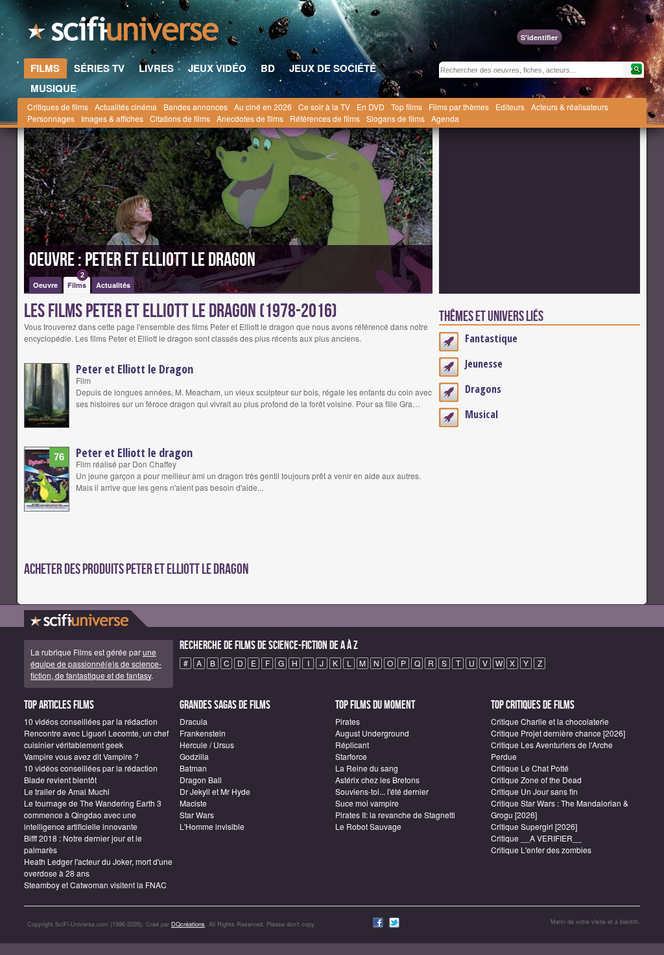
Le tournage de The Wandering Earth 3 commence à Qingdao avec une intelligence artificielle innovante (92, 814)
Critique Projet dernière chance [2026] (558, 732)
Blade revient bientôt (60, 779)
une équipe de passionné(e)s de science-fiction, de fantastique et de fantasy (95, 663)
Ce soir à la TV (324, 106)
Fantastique (491, 338)
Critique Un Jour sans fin (534, 791)
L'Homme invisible (212, 826)
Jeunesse (484, 364)
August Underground (372, 732)
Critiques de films (57, 106)
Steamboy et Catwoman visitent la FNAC (95, 884)
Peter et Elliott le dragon (134, 452)
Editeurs (510, 106)
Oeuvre (45, 285)
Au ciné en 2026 (263, 106)
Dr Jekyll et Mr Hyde (215, 791)
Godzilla (194, 756)
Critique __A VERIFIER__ (536, 837)
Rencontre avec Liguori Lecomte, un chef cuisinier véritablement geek (96, 738)
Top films (406, 106)
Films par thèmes (459, 106)
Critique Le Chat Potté (530, 767)
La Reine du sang (366, 767)
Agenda (445, 118)
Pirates (347, 721)
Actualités (113, 285)
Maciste (193, 802)
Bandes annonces (195, 106)
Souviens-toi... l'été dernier (382, 791)
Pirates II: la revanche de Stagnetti (395, 814)
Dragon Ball (201, 779)
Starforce (351, 756)
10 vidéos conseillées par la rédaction (91, 721)
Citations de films (180, 118)
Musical (481, 414)
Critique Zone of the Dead (536, 779)
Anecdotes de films (250, 118)
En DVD (371, 106)
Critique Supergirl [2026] (534, 826)
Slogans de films (395, 118)
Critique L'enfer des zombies (541, 849)
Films (76, 283)
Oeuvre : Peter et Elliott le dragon (142, 260)
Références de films (325, 118)
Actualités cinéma (126, 106)
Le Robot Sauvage (368, 826)
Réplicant (352, 744)
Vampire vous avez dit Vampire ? (81, 756)
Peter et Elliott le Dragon (134, 369)
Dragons (483, 389)
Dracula (194, 721)
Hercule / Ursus (207, 744)
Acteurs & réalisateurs (569, 106)
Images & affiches (112, 118)
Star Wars (197, 814)
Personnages (51, 118)
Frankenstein (203, 732)
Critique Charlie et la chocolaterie (550, 721)
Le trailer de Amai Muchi (67, 791)
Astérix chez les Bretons (377, 779)
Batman (193, 767)
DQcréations (188, 924)
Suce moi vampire (367, 802)
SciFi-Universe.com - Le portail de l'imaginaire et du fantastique (124, 32)
